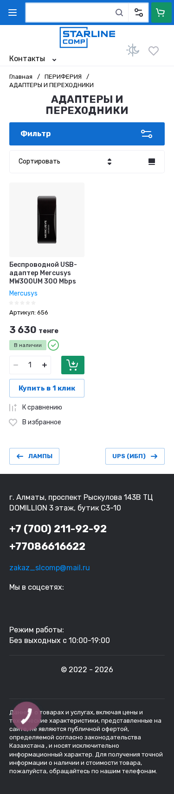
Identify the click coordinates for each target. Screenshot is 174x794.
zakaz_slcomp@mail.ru (49, 567)
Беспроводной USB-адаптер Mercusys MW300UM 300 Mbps (43, 273)
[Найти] (119, 12)
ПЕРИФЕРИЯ (63, 76)
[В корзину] (72, 365)
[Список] (152, 162)
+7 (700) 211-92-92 (58, 529)
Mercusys (23, 293)
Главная (20, 76)
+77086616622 (47, 546)
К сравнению (42, 407)
